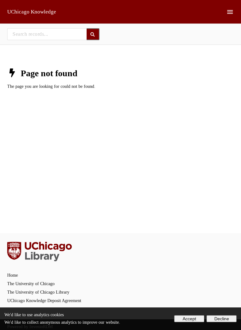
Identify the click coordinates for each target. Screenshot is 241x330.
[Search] (93, 34)
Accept (189, 318)
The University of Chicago (31, 283)
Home (12, 275)
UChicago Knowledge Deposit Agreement (44, 300)
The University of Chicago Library (38, 292)
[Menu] (230, 12)
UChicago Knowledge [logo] (31, 12)
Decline (221, 318)
